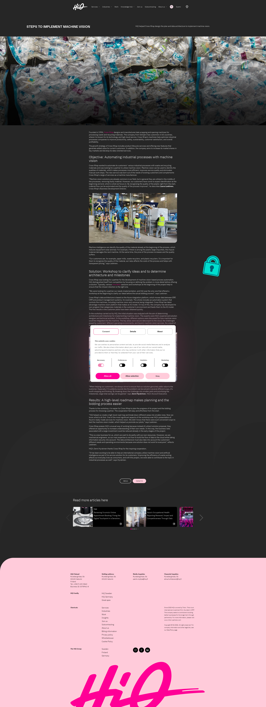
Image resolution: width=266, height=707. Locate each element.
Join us (139, 7)
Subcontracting (150, 7)
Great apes (106, 600)
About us (161, 7)
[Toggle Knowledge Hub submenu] (134, 7)
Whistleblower (108, 638)
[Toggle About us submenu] (166, 7)
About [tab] (160, 331)
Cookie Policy (107, 641)
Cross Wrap (108, 132)
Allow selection (132, 376)
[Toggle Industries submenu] (111, 7)
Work (116, 7)
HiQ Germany (107, 597)
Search (171, 6)
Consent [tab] (106, 331)
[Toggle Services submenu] (99, 7)
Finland (105, 652)
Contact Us (139, 481)
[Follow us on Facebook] (141, 650)
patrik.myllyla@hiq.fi (140, 579)
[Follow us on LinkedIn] (147, 650)
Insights (105, 618)
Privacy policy (107, 635)
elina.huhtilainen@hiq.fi (173, 579)
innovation (116, 284)
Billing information (109, 631)
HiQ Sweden (107, 593)
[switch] (122, 365)
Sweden (105, 649)
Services (94, 7)
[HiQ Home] (80, 6)
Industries (106, 7)
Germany (105, 656)
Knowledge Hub (126, 7)
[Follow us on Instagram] (135, 650)
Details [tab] (133, 331)
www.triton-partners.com (172, 620)
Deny (157, 376)
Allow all (107, 376)
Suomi (178, 7)
